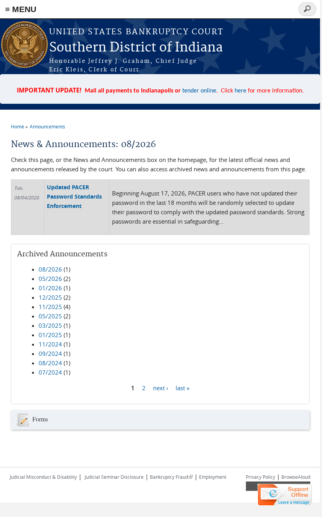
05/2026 (50, 278)
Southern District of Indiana (136, 48)
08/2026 (50, 269)
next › (160, 387)
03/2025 (50, 325)
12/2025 (50, 297)
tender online (199, 91)
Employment (212, 477)
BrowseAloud (295, 477)
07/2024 (50, 372)
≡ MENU (20, 9)
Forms (40, 419)
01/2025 (50, 335)
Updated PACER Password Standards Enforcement (74, 196)
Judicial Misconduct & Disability (43, 477)
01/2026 (50, 288)
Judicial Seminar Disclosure (114, 477)
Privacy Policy (260, 477)
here (240, 91)
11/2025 (50, 307)
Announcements (47, 126)
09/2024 (50, 353)
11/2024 (50, 344)
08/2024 (50, 363)
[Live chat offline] (285, 495)
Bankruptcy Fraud (171, 477)
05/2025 (50, 316)
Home (17, 126)
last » (182, 387)
